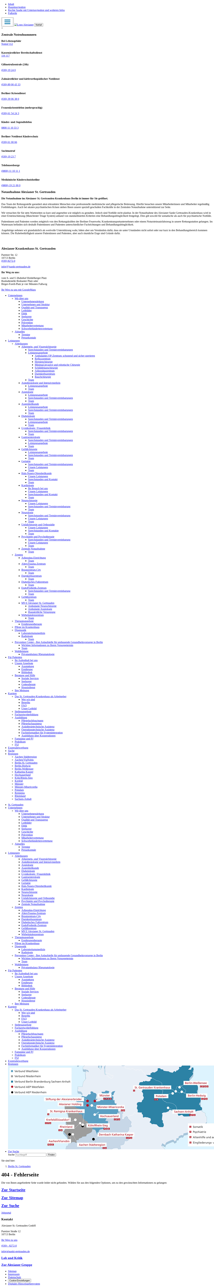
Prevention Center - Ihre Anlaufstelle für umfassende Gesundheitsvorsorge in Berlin (59, 642)
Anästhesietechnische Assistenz (38, 726)
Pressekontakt (28, 337)
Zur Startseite (13, 1190)
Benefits (25, 702)
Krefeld (19, 780)
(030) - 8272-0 (9, 1245)
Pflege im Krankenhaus (27, 627)
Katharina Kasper (24, 771)
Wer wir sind (28, 699)
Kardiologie (27, 485)
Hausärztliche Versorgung (41, 612)
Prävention (27, 322)
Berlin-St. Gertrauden (26, 762)
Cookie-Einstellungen (19, 1280)
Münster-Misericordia (26, 786)
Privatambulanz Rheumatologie (38, 654)
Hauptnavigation (17, 7)
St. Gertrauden (15, 804)
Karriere (12, 693)
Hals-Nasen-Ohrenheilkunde (36, 473)
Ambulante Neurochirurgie (42, 606)
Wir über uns (21, 298)
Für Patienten (15, 657)
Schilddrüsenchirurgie (46, 367)
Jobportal (6, 1212)
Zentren (19, 554)
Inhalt (11, 4)
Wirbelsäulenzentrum (32, 615)
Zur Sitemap (12, 1198)
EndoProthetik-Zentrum (33, 587)
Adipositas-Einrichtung (33, 557)
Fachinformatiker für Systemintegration (42, 732)
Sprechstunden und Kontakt (43, 479)
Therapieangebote (24, 621)
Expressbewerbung (18, 747)
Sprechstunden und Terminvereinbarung (49, 506)
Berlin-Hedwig (23, 765)
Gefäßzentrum (28, 597)
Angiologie (27, 391)
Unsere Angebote (24, 663)
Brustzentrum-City (31, 569)
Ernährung (27, 669)
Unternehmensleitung (32, 301)
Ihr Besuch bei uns (38, 488)
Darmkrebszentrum (45, 373)
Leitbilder (26, 310)
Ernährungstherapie (31, 624)
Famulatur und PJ (24, 738)
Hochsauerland (23, 774)
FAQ (24, 705)
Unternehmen (15, 295)
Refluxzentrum (42, 358)
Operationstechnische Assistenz (38, 729)
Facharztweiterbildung (26, 714)
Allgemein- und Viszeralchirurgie (39, 346)
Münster (19, 783)
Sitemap (12, 1271)
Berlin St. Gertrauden (19, 1166)
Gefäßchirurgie (29, 449)
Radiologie (27, 636)
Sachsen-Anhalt (23, 799)
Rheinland (20, 796)
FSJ (17, 744)
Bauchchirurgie (43, 376)
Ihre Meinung (22, 690)
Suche (11, 750)
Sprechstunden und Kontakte (43, 530)
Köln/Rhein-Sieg (24, 777)
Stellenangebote (23, 711)
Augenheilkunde (30, 404)
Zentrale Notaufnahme (33, 548)
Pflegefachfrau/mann (32, 720)
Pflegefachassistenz (31, 723)
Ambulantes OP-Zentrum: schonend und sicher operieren (65, 355)
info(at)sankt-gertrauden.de (15, 1251)
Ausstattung (27, 666)
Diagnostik (20, 630)
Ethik (24, 313)
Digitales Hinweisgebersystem (24, 1283)
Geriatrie (26, 461)
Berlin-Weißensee (24, 768)
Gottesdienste (28, 684)
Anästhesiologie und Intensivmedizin (40, 382)
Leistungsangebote (38, 352)
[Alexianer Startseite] (24, 24)
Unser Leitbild (29, 708)
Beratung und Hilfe (25, 675)
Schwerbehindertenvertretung (36, 328)
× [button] (2, 28)
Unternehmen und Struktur (35, 304)
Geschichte (27, 319)
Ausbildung (21, 717)
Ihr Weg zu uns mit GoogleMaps (18, 289)
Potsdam (19, 789)
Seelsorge (26, 316)
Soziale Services (30, 678)
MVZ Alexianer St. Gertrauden (37, 603)
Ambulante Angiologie (40, 609)
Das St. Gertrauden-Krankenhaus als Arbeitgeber (40, 696)
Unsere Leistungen (38, 467)
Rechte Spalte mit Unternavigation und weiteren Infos (36, 10)
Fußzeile (12, 13)
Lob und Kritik (12, 1258)
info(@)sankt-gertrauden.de (15, 266)
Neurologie (27, 512)
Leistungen (14, 340)
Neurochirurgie (29, 500)
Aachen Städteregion (26, 756)
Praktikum (20, 741)
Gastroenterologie (30, 437)
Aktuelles (20, 331)
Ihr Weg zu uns (9, 1240)
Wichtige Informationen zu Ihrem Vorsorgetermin (47, 645)
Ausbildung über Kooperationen (38, 735)
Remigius (20, 792)
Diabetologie (28, 416)
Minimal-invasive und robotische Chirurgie (57, 364)
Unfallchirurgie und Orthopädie (38, 524)
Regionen (13, 753)
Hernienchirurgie (44, 361)
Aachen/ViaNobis (24, 759)
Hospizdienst (28, 687)
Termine (25, 334)
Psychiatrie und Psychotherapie (37, 536)
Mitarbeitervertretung (32, 325)
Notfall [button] (39, 25)
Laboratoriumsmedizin (33, 633)
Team (31, 379)
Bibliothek (26, 672)
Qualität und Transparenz (34, 307)
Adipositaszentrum (45, 370)
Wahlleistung (21, 651)
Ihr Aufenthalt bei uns (26, 660)
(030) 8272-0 (8, 260)
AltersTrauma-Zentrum (33, 563)
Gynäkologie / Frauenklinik (35, 428)
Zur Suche (10, 1205)
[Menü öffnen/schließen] (7, 22)
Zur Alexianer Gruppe (16, 1265)
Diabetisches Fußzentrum (34, 581)
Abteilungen (21, 343)
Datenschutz (14, 1277)
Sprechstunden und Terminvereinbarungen (50, 349)
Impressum (14, 1274)
